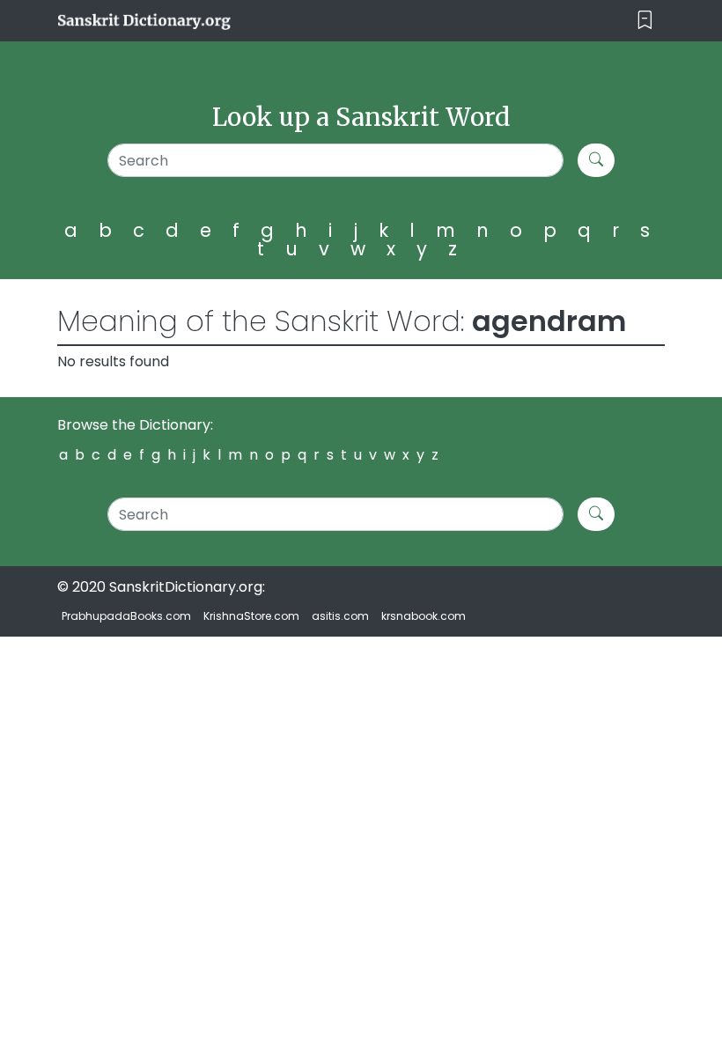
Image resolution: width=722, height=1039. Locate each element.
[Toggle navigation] (645, 20)
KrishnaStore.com (251, 615)
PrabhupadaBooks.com (126, 615)
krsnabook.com (423, 615)
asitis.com (340, 615)
